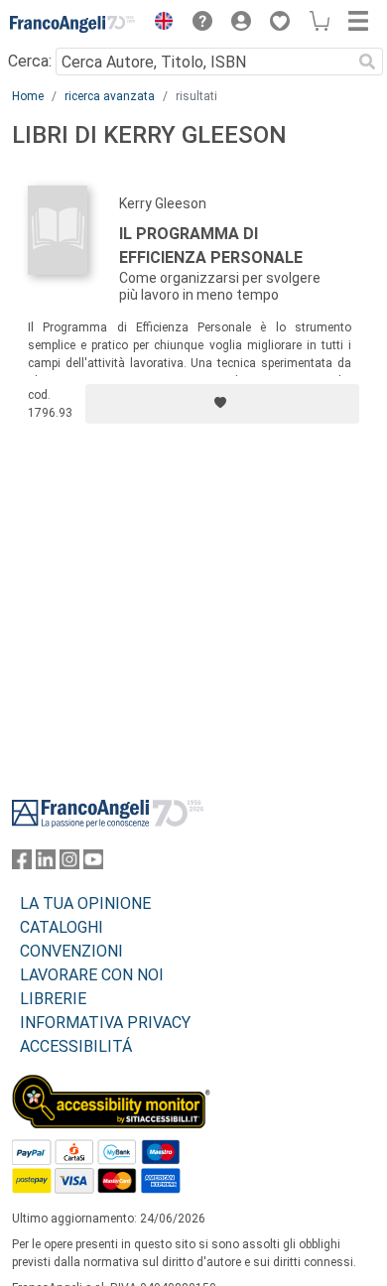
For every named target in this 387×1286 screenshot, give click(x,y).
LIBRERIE (53, 998)
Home (28, 96)
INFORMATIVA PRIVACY (105, 1022)
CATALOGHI (61, 927)
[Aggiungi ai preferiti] (222, 404)
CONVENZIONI (71, 951)
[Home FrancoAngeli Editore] (73, 24)
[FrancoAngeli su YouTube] (93, 863)
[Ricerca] (367, 61)
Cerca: (30, 61)
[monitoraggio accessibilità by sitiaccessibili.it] (111, 1086)
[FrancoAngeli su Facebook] (22, 863)
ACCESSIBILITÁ (76, 1046)
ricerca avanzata (109, 96)
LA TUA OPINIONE (85, 903)
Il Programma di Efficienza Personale (211, 245)
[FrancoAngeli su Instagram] (69, 863)
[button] (159, 24)
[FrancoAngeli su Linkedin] (46, 863)
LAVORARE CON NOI (92, 974)
